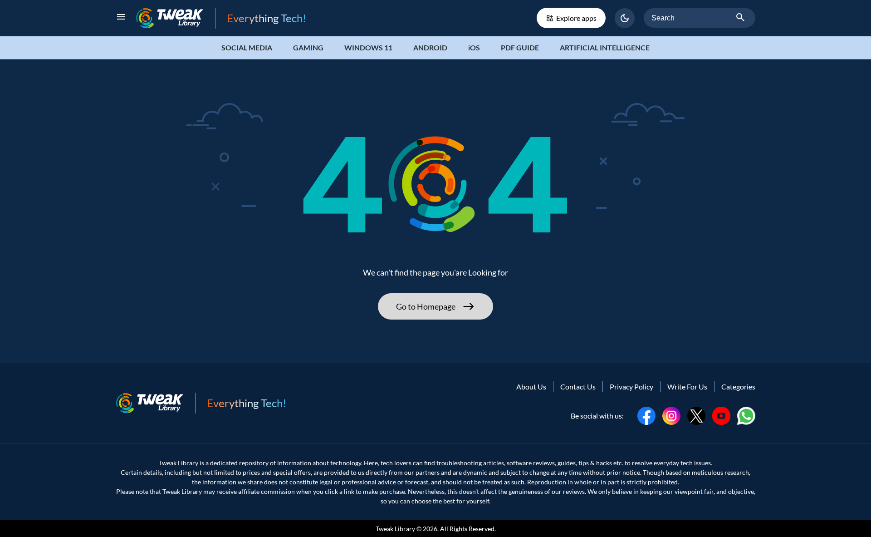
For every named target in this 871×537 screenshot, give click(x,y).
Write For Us (687, 386)
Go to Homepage (425, 306)
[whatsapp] (746, 414)
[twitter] (696, 414)
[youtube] (721, 414)
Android (430, 47)
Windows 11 (368, 47)
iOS (474, 47)
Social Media (246, 47)
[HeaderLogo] (175, 18)
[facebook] (646, 414)
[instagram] (671, 414)
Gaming (308, 47)
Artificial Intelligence (605, 47)
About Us (531, 386)
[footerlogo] (156, 403)
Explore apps (576, 18)
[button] (625, 18)
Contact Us (578, 386)
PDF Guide (520, 47)
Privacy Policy (631, 386)
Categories (738, 386)
